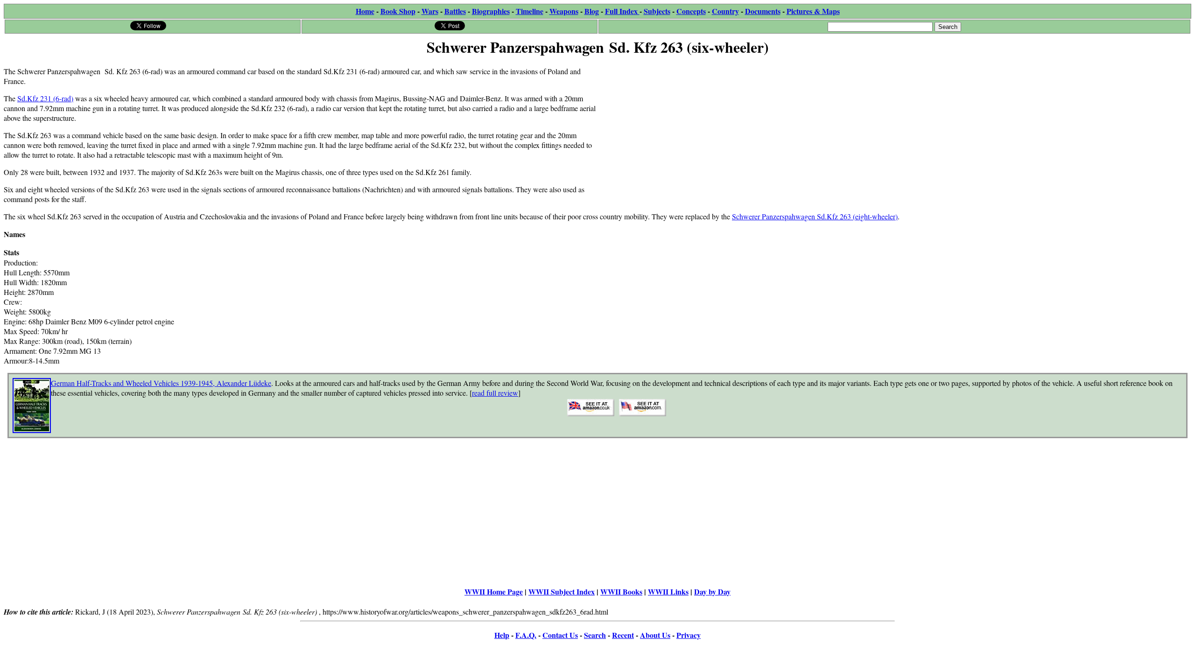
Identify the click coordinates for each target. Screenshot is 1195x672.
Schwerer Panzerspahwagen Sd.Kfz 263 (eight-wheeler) (815, 216)
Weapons (563, 11)
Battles (455, 11)
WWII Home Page (493, 591)
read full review (495, 393)
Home (365, 11)
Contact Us (560, 635)
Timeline (529, 11)
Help (501, 635)
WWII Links (668, 591)
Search (595, 635)
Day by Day (712, 591)
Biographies (491, 11)
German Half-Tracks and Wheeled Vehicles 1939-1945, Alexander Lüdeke (161, 383)
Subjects (657, 11)
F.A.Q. (525, 635)
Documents (762, 11)
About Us (655, 635)
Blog (591, 11)
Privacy (688, 635)
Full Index (622, 11)
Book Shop (397, 11)
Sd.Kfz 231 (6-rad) (45, 98)
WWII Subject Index (561, 591)
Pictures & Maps (813, 11)
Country (725, 11)
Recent (623, 635)
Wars (430, 11)
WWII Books (621, 591)
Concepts (691, 11)
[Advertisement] (878, 124)
